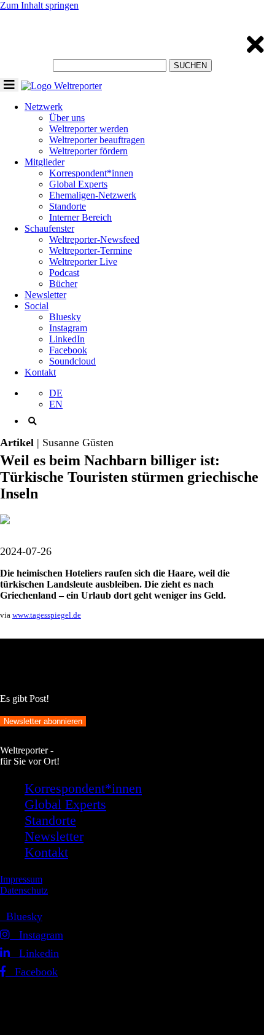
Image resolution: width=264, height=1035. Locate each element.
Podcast (64, 272)
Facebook (68, 350)
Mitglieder (44, 162)
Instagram (68, 328)
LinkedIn (67, 339)
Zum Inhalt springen (39, 5)
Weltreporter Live (83, 261)
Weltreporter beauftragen (97, 140)
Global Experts (78, 184)
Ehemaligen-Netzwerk (92, 195)
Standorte (67, 206)
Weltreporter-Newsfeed (94, 239)
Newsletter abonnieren (43, 721)
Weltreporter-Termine (90, 250)
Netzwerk (44, 106)
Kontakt (40, 372)
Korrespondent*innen (91, 173)
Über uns (67, 117)
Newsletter (45, 294)
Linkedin (34, 953)
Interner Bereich (80, 217)
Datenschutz (24, 890)
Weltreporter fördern (88, 151)
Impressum (21, 879)
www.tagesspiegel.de (46, 615)
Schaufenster (49, 228)
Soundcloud (72, 361)
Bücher (63, 283)
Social (37, 306)
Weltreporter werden (88, 129)
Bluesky (65, 317)
